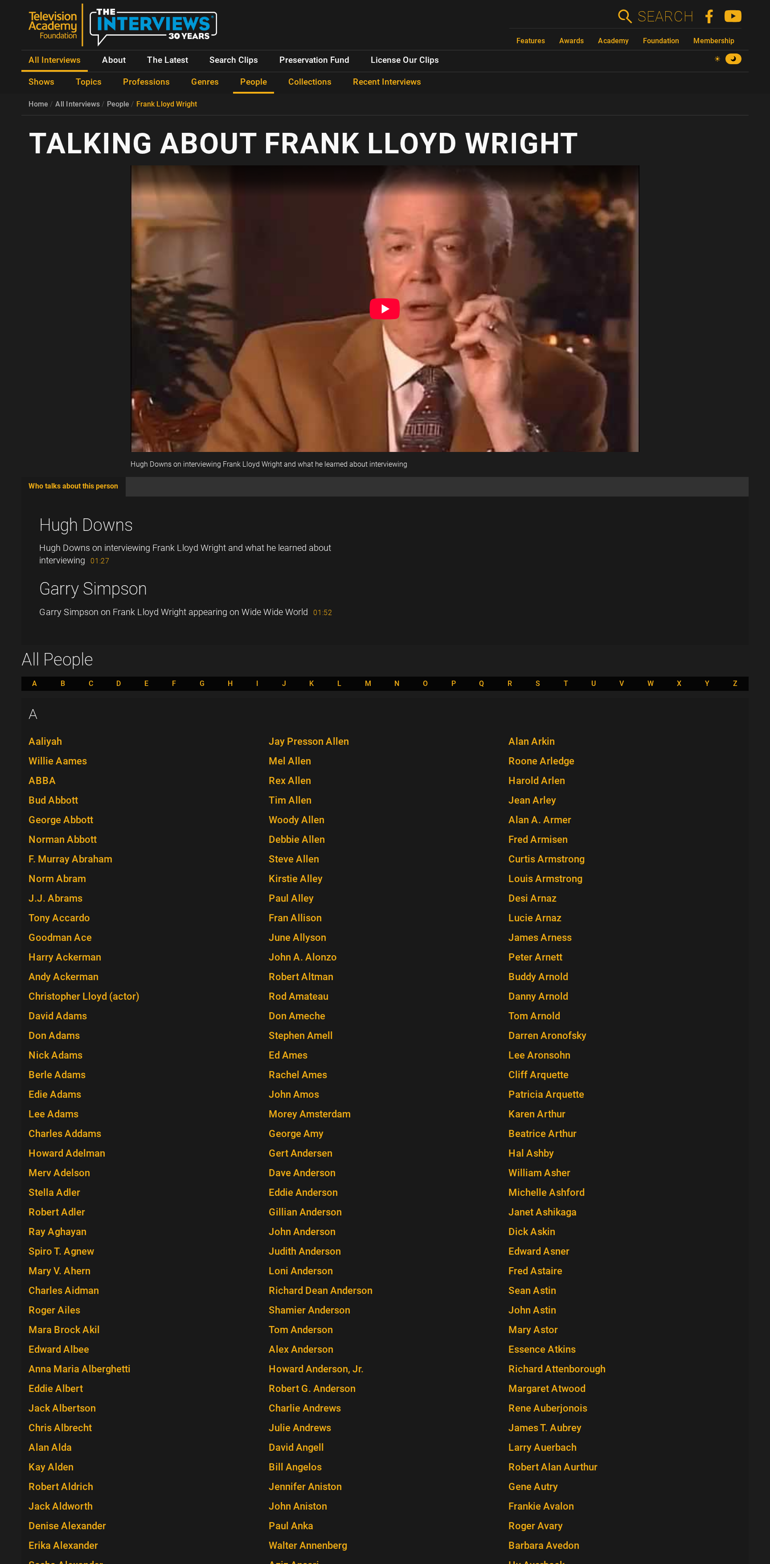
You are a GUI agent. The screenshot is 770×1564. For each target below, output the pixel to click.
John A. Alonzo (303, 957)
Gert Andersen (300, 1153)
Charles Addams (65, 1133)
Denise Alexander (67, 1525)
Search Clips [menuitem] (233, 60)
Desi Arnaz (532, 898)
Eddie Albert (56, 1388)
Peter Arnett (535, 957)
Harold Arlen (536, 780)
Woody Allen (296, 819)
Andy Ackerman (63, 976)
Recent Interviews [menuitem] (387, 82)
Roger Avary (535, 1525)
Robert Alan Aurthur (553, 1467)
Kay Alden (51, 1467)
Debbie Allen (297, 839)
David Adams (58, 1016)
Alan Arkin (531, 741)
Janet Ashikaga (542, 1212)
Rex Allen (290, 780)
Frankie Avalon (541, 1506)
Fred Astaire (535, 1271)
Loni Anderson (301, 1271)
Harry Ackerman (65, 957)
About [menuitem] (114, 60)
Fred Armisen (538, 839)
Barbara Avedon (543, 1545)
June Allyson (297, 937)
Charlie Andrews (305, 1408)
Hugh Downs (86, 525)
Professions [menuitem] (146, 82)
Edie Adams (55, 1094)
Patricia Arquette (546, 1094)
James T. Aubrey (545, 1427)
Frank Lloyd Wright (166, 104)
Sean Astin (532, 1290)
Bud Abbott (53, 800)
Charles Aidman (64, 1290)
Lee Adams (53, 1114)
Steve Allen (294, 859)
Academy (613, 41)
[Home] (126, 28)
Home (38, 104)
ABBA (42, 780)
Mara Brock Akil (64, 1329)
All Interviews (77, 104)
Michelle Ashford (546, 1192)
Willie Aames (58, 761)
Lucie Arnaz (534, 918)
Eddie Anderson (303, 1192)
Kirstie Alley (296, 878)
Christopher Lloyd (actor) (84, 996)
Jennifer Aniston (305, 1486)
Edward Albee (59, 1349)
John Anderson (302, 1231)
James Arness (540, 937)
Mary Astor (533, 1329)
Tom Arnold (534, 1016)
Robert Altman (301, 976)
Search (665, 16)
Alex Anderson (301, 1349)
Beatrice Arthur (542, 1133)
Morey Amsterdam (310, 1114)
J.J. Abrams (55, 898)
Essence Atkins (542, 1349)
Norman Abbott (63, 839)
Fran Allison (295, 918)
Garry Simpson (93, 589)
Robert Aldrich (61, 1486)
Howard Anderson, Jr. (316, 1369)
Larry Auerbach (542, 1447)
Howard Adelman (67, 1153)
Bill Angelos (295, 1467)
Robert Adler (57, 1212)
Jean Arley (532, 800)
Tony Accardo (59, 918)
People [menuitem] (253, 82)
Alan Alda (50, 1447)
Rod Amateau (298, 996)
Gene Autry (533, 1486)
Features (530, 41)
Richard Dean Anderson (321, 1290)
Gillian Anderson (305, 1212)
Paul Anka (291, 1525)
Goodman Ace (60, 937)
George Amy (296, 1133)
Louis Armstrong (545, 878)
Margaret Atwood (547, 1388)
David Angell (296, 1447)
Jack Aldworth (61, 1506)
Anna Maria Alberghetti (80, 1369)
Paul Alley (291, 898)
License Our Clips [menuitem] (405, 60)
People (118, 104)
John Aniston (298, 1506)
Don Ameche (297, 1016)
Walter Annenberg (308, 1545)
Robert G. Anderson (312, 1388)
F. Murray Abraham (70, 859)
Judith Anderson (305, 1251)
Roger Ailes (54, 1310)
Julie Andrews (300, 1427)
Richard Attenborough (557, 1369)
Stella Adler (54, 1192)
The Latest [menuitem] (167, 60)
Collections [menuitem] (310, 82)
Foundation (661, 41)
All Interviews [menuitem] (55, 60)
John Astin (532, 1310)
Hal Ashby (531, 1153)
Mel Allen (290, 761)
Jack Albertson (62, 1408)
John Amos (294, 1094)
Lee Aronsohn (539, 1055)
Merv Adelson (59, 1172)
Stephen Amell (301, 1035)
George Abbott (61, 819)
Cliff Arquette (538, 1074)
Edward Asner (538, 1251)
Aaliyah (45, 741)
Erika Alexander (63, 1545)
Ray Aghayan (57, 1231)
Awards (571, 41)
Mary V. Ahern (59, 1271)
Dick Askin (531, 1231)
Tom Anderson (301, 1329)
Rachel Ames (298, 1074)
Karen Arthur (536, 1114)
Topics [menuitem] (89, 82)
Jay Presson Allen (309, 741)
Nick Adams (55, 1055)
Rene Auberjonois (547, 1408)
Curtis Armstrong (546, 859)
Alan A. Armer (539, 819)
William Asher (539, 1172)
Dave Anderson (302, 1172)
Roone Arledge (541, 761)
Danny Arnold (538, 996)
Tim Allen (290, 800)
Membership (713, 41)
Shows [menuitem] (41, 82)
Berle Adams (57, 1074)
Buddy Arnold (538, 976)
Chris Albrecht (60, 1427)
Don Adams (54, 1035)
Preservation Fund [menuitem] (314, 60)
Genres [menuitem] (205, 82)
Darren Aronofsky (547, 1035)
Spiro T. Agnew (61, 1251)
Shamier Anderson (309, 1310)
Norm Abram (57, 878)
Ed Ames (288, 1055)
